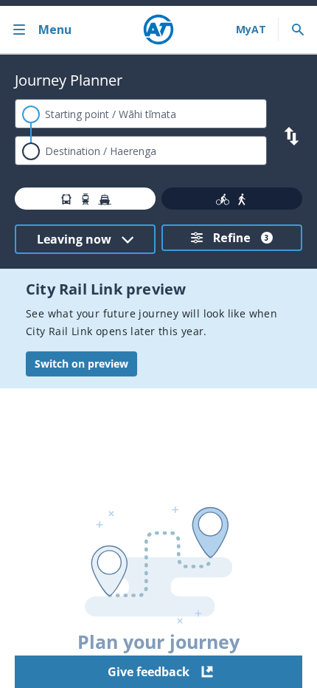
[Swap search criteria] (291, 136)
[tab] (85, 199)
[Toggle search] (298, 29)
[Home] (158, 29)
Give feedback (148, 672)
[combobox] (141, 113)
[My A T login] (251, 29)
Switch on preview (81, 364)
